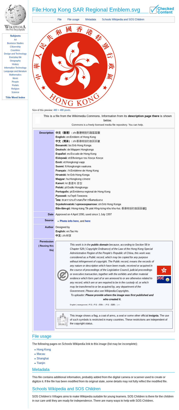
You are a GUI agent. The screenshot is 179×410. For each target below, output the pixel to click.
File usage (73, 19)
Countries (15, 50)
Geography (15, 61)
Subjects (15, 35)
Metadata (90, 19)
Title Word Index (15, 97)
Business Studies (15, 43)
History (15, 64)
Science (15, 92)
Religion (15, 89)
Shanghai (43, 358)
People (15, 82)
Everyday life (15, 57)
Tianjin (41, 362)
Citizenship (15, 47)
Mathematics (15, 75)
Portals (15, 85)
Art (15, 40)
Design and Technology (15, 54)
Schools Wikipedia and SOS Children (123, 19)
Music (15, 78)
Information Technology (15, 68)
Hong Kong (44, 349)
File (60, 19)
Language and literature (15, 71)
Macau (41, 353)
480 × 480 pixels (61, 110)
